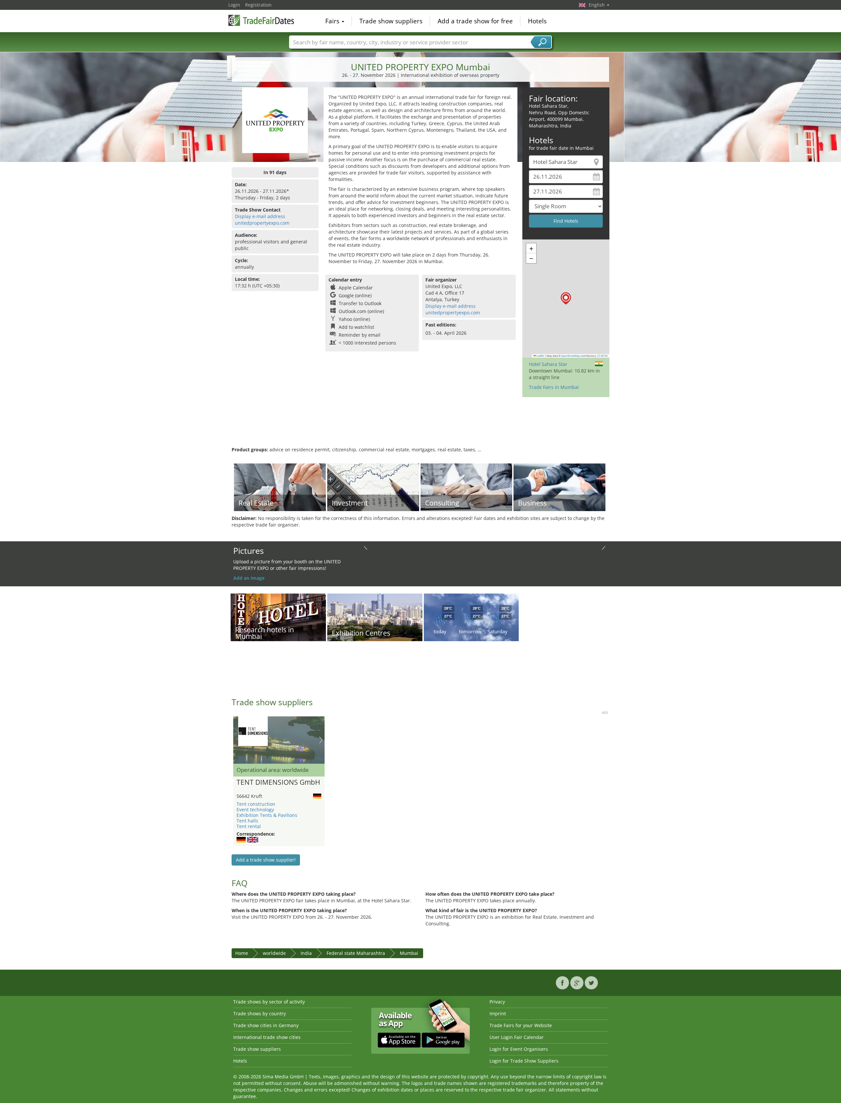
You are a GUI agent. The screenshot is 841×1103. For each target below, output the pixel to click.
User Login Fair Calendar (516, 1037)
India (306, 953)
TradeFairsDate (261, 20)
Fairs (333, 21)
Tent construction (256, 804)
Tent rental (249, 826)
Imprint (497, 1013)
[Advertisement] (420, 425)
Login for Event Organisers (518, 1049)
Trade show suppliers (390, 21)
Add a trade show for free (475, 21)
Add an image (248, 578)
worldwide (274, 953)
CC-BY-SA (602, 355)
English (597, 5)
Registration (258, 5)
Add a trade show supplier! (266, 860)
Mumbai (409, 953)
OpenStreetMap (570, 355)
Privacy (497, 1002)
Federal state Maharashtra (356, 953)
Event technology (255, 809)
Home (241, 953)
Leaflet (540, 355)
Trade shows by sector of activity (269, 1002)
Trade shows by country (259, 1013)
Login (234, 5)
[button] (566, 298)
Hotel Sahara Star (548, 364)
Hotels (537, 21)
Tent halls (247, 821)
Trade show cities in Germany (266, 1025)
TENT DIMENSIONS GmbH (278, 782)
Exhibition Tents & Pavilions (267, 815)
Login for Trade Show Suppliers (523, 1061)
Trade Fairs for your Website (520, 1025)
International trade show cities (267, 1037)
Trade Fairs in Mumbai (554, 387)
